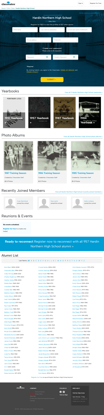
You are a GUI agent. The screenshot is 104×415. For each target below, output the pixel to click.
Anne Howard (42, 293)
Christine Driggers (10, 325)
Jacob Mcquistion (44, 354)
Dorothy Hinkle (43, 286)
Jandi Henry (42, 280)
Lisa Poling (76, 299)
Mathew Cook (8, 312)
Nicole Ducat (8, 331)
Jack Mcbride (42, 341)
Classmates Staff (18, 177)
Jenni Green (8, 364)
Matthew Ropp (77, 325)
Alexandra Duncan (10, 335)
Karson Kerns (42, 302)
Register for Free (36, 377)
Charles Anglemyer (10, 277)
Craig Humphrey (43, 296)
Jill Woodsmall (77, 367)
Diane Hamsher (9, 373)
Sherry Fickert (8, 351)
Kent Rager (76, 306)
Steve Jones (42, 299)
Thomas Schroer (78, 331)
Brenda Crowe (9, 315)
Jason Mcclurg (43, 347)
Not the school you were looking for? (89, 13)
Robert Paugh (77, 296)
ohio (8, 8)
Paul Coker (7, 306)
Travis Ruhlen (77, 328)
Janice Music (77, 274)
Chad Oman (76, 286)
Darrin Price (76, 302)
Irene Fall (7, 344)
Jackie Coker (8, 309)
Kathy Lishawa (89, 201)
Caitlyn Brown (8, 296)
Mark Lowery (42, 335)
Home (3, 8)
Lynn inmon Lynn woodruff (47, 338)
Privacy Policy (32, 72)
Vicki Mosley (42, 373)
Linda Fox (7, 354)
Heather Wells (77, 351)
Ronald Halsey (8, 370)
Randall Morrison (43, 370)
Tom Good (7, 360)
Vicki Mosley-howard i (80, 267)
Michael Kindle (43, 306)
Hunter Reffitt (77, 315)
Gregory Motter (78, 270)
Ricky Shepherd (78, 335)
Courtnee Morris (43, 367)
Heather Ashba (9, 280)
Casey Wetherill (78, 354)
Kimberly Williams (78, 364)
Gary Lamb (54, 201)
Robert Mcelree (43, 351)
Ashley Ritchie (77, 322)
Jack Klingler (42, 312)
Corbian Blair (8, 290)
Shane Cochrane (9, 302)
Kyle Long (41, 331)
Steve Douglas (9, 319)
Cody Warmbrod (22, 201)
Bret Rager (76, 309)
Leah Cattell (8, 299)
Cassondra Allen (9, 270)
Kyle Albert (7, 267)
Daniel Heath (42, 274)
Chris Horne (42, 290)
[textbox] (65, 39)
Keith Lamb (42, 315)
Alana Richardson (78, 319)
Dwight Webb (77, 347)
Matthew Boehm (9, 293)
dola (12, 8)
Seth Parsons (77, 293)
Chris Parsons (77, 290)
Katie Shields (77, 338)
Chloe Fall (7, 347)
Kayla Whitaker (77, 357)
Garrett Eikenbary (10, 338)
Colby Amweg (8, 274)
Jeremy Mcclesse (44, 344)
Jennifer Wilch (77, 360)
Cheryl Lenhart (43, 325)
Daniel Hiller (42, 283)
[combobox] (65, 39)
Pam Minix (41, 364)
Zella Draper (8, 322)
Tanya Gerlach (9, 357)
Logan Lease (42, 322)
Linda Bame (8, 286)
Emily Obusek (77, 283)
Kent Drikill (7, 328)
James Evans (8, 341)
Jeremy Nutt (77, 277)
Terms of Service (67, 70)
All (29, 261)
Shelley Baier (8, 283)
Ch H (6, 367)
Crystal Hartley (43, 267)
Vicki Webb (76, 344)
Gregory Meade (43, 357)
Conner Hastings (43, 270)
